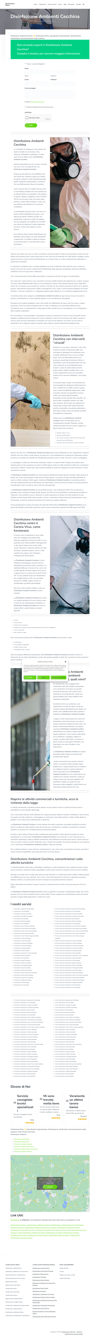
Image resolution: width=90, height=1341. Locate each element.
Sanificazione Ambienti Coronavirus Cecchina (40, 1228)
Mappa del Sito (64, 1268)
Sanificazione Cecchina (71, 1233)
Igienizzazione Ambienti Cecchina (38, 1225)
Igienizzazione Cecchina (19, 1235)
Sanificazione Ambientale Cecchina (23, 1230)
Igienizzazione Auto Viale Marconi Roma (44, 1316)
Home (36, 21)
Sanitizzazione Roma (11, 1295)
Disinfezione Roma (10, 4)
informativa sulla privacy (37, 102)
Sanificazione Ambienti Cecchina (68, 1228)
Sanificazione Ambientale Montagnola (44, 1305)
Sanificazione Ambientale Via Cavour (43, 1294)
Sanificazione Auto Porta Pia (41, 1308)
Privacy (62, 1271)
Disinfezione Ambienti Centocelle (23, 1144)
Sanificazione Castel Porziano (41, 1268)
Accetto (50, 1187)
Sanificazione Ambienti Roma (14, 1309)
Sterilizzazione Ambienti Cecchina (62, 1225)
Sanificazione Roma (11, 1288)
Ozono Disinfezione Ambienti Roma (15, 1275)
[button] (65, 662)
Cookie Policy (50, 1183)
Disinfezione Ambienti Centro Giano (24, 1146)
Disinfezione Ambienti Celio (21, 1141)
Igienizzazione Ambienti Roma (14, 1298)
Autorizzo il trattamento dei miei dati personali (39, 107)
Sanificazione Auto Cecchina (38, 1235)
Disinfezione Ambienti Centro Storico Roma (26, 1149)
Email (27, 80)
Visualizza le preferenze (58, 677)
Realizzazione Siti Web (68, 1332)
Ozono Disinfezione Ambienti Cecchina (31, 1233)
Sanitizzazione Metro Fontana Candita (44, 1297)
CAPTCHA (28, 113)
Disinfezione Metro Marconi (40, 1274)
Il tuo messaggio (30, 88)
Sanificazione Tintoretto (39, 1277)
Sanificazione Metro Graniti (40, 1288)
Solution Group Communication (74, 1334)
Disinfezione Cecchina (18, 1225)
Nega (43, 677)
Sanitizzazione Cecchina (54, 1233)
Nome (26, 76)
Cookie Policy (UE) (65, 1278)
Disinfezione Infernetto (39, 1291)
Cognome (53, 76)
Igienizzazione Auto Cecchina (59, 1235)
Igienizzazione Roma (11, 1282)
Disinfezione (15, 1220)
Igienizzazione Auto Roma (13, 1285)
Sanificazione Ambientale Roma (14, 1312)
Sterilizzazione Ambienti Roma (14, 1302)
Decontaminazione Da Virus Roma (15, 1278)
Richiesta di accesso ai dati (67, 1275)
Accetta (30, 677)
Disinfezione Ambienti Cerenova (22, 1151)
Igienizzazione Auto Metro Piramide (43, 1271)
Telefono (54, 80)
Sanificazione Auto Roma (13, 1292)
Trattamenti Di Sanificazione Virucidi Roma (18, 1315)
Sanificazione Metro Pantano (41, 1280)
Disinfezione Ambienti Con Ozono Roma (17, 1271)
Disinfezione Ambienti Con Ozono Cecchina (51, 1230)
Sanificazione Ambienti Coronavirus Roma (17, 1305)
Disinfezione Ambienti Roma (22, 1139)
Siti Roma (79, 1332)
